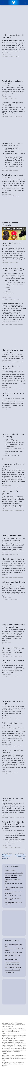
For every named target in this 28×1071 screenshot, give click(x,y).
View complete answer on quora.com (10, 170)
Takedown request (7, 54)
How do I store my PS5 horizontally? (14, 873)
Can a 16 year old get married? (12, 970)
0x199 (17, 1024)
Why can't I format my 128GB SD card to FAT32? (13, 899)
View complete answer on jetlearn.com (10, 554)
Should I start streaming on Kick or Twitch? (13, 945)
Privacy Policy (9, 1064)
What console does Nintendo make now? (20, 856)
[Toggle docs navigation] (2, 2)
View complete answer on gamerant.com (10, 299)
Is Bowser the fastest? (10, 870)
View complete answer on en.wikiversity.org (11, 847)
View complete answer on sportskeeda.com (11, 718)
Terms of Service (19, 1064)
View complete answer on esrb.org (9, 98)
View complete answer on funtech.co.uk (10, 196)
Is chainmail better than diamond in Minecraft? (14, 888)
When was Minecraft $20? (11, 959)
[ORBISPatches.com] (13, 2)
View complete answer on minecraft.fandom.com (12, 116)
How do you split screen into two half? (13, 880)
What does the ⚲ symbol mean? (13, 895)
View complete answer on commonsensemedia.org (13, 510)
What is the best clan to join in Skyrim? (12, 956)
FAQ (6, 1065)
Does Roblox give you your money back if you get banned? (13, 876)
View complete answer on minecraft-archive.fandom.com (10, 263)
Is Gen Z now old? (9, 972)
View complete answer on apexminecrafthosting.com (13, 817)
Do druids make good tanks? (12, 964)
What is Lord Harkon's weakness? (13, 967)
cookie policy (18, 1058)
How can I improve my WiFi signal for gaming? (13, 903)
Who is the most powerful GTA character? (7, 856)
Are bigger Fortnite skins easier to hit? (13, 884)
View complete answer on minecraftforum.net (11, 676)
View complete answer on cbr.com (9, 409)
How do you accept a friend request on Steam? (14, 949)
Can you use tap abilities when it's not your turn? (13, 892)
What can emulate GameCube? (12, 962)
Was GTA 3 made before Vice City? (13, 952)
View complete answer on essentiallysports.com (12, 746)
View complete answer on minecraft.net (10, 56)
